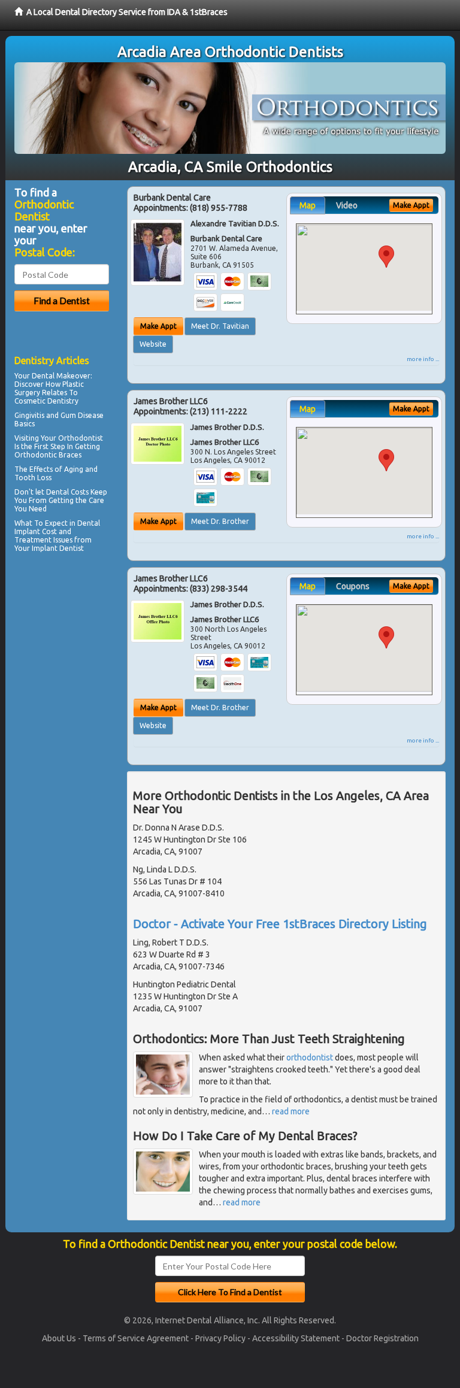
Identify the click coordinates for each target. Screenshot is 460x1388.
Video (347, 205)
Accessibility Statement (296, 1338)
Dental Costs (67, 492)
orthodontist (309, 1057)
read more (291, 1111)
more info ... (423, 359)
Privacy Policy (220, 1338)
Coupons (353, 586)
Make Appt (158, 326)
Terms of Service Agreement (136, 1338)
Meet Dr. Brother (220, 521)
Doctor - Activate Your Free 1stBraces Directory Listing (280, 924)
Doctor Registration (382, 1338)
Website (153, 344)
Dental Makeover (61, 376)
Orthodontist (80, 438)
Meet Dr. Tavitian (220, 326)
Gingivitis (29, 415)
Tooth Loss (33, 477)
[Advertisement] (75, 660)
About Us (59, 1338)
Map (307, 205)
